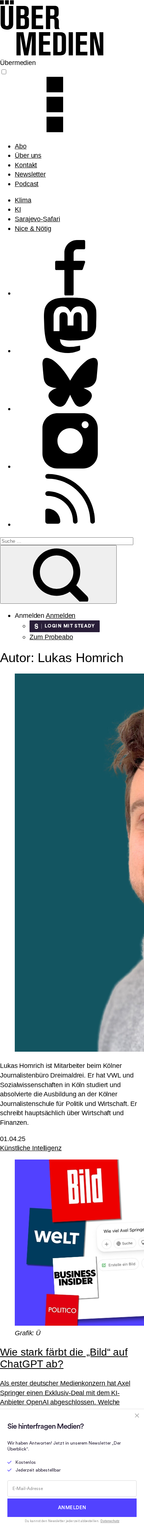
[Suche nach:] (66, 540)
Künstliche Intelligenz (31, 1148)
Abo (21, 146)
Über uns (28, 155)
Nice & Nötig (33, 228)
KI (18, 209)
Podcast (26, 184)
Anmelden (60, 615)
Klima (23, 200)
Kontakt (26, 165)
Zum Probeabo (51, 637)
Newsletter (30, 174)
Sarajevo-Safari (37, 219)
